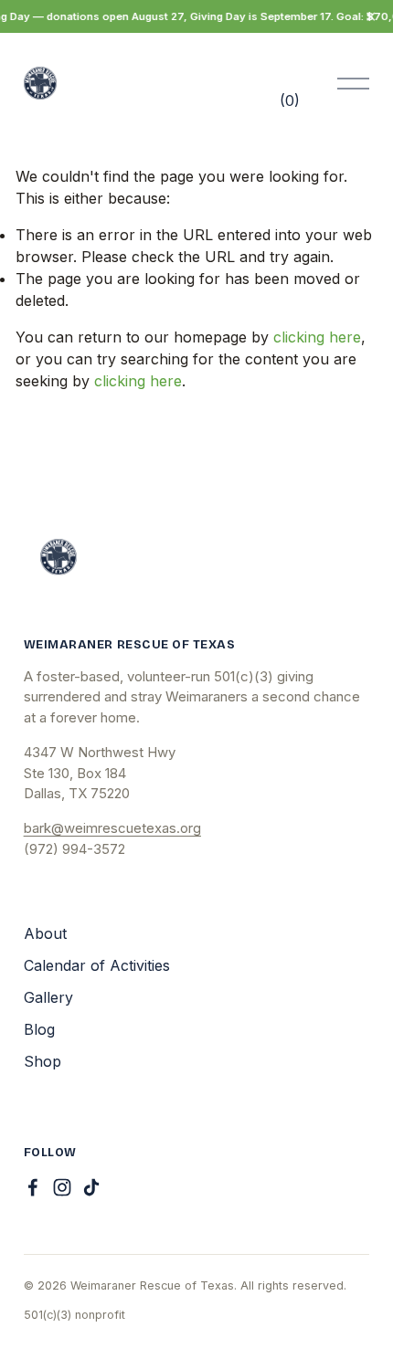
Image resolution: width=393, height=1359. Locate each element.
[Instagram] (62, 1187)
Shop (42, 1061)
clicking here (317, 337)
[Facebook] (33, 1187)
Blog (39, 1029)
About (45, 933)
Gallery (48, 997)
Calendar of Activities (97, 965)
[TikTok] (91, 1187)
